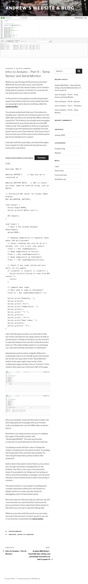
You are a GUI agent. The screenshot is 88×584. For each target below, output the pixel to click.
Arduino (12, 534)
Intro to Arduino (26, 534)
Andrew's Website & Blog (40, 8)
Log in (57, 166)
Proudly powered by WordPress (28, 579)
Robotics (58, 153)
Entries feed (59, 171)
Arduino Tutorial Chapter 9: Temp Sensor (19, 158)
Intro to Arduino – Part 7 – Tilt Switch (68, 106)
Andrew (27, 68)
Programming (15, 531)
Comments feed (61, 175)
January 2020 (60, 135)
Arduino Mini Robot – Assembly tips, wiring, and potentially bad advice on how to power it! (68, 87)
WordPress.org (60, 179)
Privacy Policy (10, 579)
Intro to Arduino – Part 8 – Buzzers (67, 101)
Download (41, 158)
